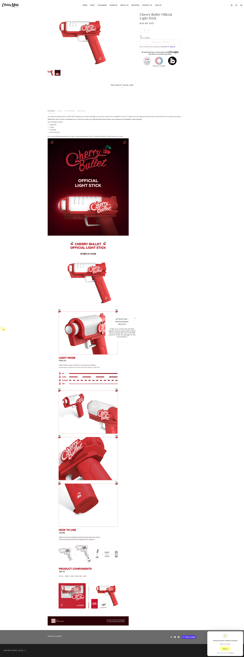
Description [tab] (51, 111)
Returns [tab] (59, 111)
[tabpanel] (122, 371)
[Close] (136, 318)
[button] (92, 5)
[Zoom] (85, 41)
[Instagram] (171, 637)
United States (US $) (13, 650)
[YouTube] (175, 637)
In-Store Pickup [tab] (70, 111)
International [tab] (81, 111)
